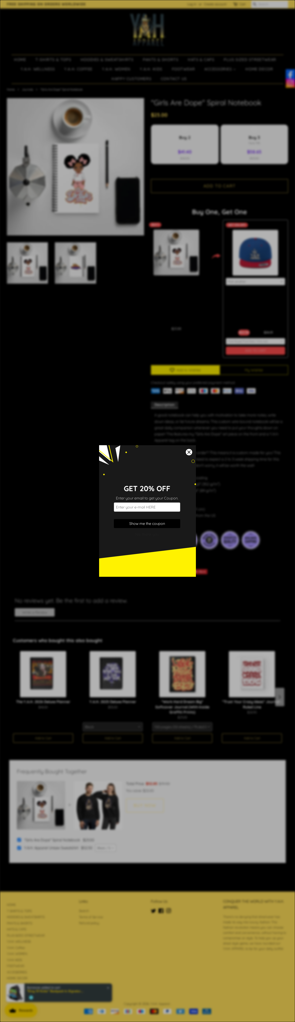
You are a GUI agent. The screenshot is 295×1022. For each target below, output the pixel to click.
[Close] (189, 452)
